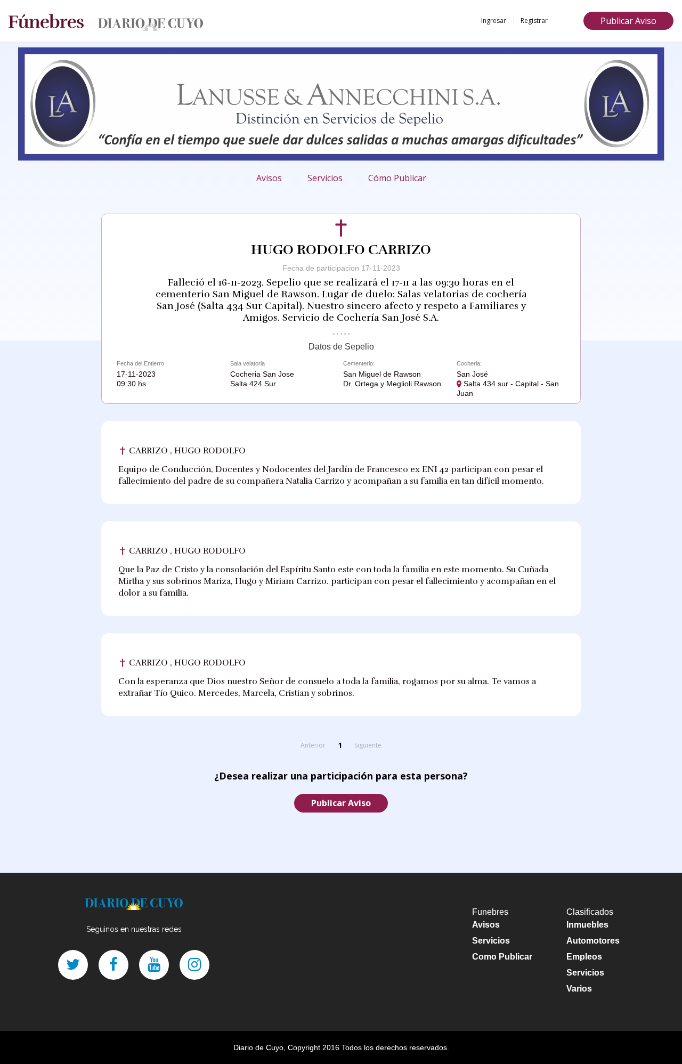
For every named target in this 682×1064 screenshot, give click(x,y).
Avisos (269, 178)
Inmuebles (587, 924)
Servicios (325, 178)
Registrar (534, 20)
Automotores (593, 940)
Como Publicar (502, 956)
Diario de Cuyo (258, 1047)
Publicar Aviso (628, 21)
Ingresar (493, 20)
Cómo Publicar (397, 178)
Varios (579, 988)
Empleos (584, 956)
